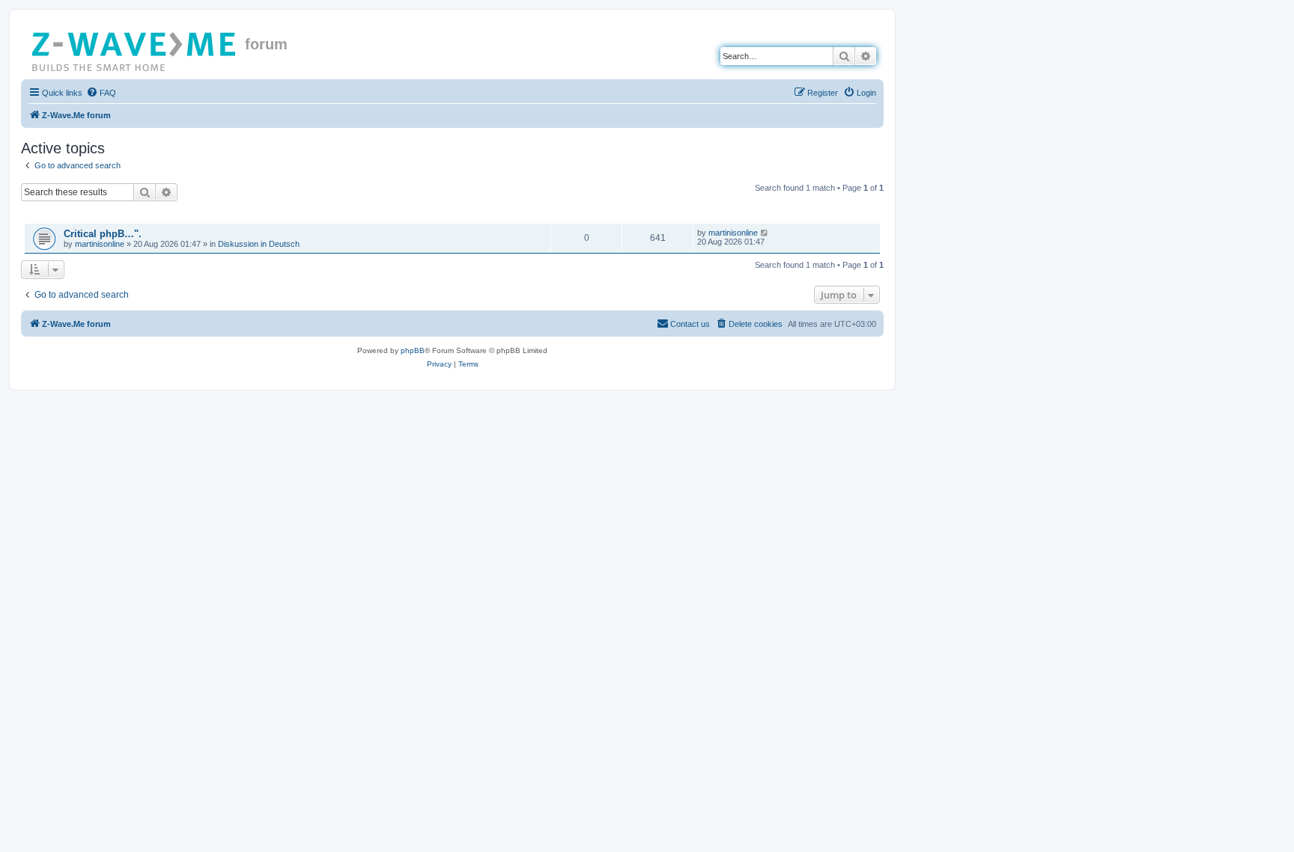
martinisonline (99, 243)
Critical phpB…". (103, 233)
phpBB (413, 350)
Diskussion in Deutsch (259, 243)
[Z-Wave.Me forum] (135, 49)
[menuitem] (101, 93)
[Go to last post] (765, 232)
